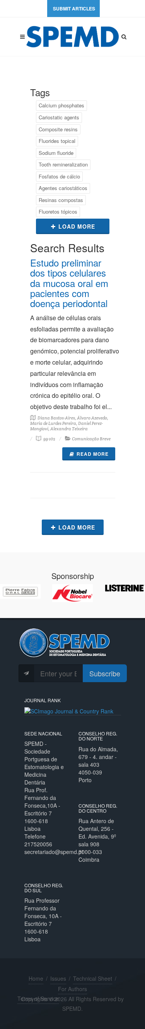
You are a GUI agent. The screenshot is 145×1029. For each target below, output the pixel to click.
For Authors (72, 989)
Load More (76, 226)
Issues (58, 978)
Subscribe (104, 673)
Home (36, 978)
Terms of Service (38, 998)
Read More (93, 453)
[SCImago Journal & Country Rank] (68, 710)
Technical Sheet (92, 978)
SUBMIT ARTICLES (74, 8)
